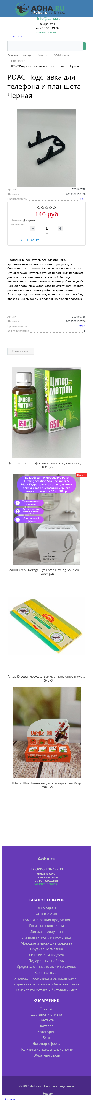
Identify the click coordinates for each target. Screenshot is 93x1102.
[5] (54, 207)
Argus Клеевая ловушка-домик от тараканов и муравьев (49, 676)
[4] (50, 207)
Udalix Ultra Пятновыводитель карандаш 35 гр (46, 783)
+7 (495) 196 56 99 (46, 869)
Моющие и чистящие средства (46, 943)
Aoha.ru (46, 858)
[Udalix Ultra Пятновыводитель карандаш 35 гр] (46, 732)
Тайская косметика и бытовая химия (46, 990)
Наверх (47, 1093)
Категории (46, 1031)
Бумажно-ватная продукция (46, 919)
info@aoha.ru (49, 18)
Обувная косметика (46, 949)
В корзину (29, 239)
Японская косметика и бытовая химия (46, 978)
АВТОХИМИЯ (46, 914)
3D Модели (46, 908)
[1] (38, 207)
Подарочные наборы (46, 960)
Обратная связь (46, 1055)
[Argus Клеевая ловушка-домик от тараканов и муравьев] (46, 626)
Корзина (17, 36)
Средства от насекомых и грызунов (46, 966)
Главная (46, 1008)
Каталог (46, 1026)
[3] (46, 207)
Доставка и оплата (46, 1014)
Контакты (47, 1020)
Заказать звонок (45, 32)
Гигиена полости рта (46, 925)
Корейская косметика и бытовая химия (47, 984)
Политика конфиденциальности (46, 1049)
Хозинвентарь (46, 972)
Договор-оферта (46, 1043)
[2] (42, 207)
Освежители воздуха (46, 955)
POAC (82, 199)
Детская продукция (46, 931)
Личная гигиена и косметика (46, 937)
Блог (46, 1037)
